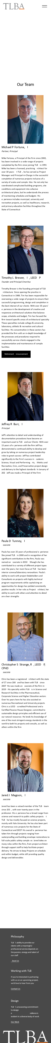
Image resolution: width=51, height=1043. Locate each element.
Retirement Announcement (16, 354)
